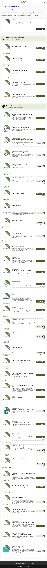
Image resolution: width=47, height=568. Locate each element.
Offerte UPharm (6, 134)
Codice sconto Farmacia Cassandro (6, 355)
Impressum (24, 563)
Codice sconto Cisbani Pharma (6, 241)
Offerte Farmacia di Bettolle (6, 122)
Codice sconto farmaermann (6, 455)
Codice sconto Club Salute (6, 556)
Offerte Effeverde (6, 430)
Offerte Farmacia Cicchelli (6, 368)
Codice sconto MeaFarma (6, 543)
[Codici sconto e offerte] (23, 1)
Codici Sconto (4, 33)
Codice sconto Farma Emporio (6, 228)
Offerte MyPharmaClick (6, 492)
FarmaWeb (10, 33)
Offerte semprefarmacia (6, 392)
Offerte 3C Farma (6, 480)
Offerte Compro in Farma (6, 442)
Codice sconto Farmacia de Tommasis (6, 517)
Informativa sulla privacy (17, 563)
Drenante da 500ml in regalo (11, 6)
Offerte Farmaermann (6, 380)
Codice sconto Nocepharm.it (6, 329)
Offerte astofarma (6, 303)
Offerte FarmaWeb (6, 53)
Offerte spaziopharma (6, 404)
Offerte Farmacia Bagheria (6, 291)
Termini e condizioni (31, 563)
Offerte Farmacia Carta (6, 529)
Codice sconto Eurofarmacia (6, 342)
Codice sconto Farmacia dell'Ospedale (6, 161)
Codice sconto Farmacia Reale (6, 147)
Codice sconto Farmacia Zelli (6, 468)
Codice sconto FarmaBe (6, 504)
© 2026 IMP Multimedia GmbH (23, 566)
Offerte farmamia (6, 316)
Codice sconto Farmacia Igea (6, 213)
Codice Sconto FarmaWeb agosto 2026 (9, 9)
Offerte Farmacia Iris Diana (6, 200)
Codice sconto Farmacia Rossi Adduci (6, 174)
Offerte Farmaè (6, 265)
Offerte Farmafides (6, 253)
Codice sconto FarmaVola (6, 187)
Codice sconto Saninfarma (6, 418)
